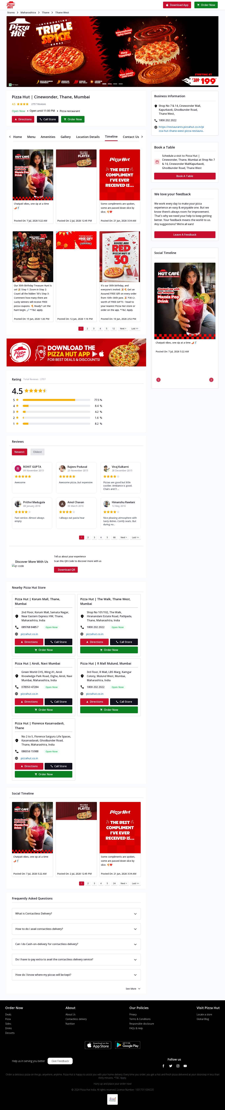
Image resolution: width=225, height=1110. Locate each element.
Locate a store (204, 1014)
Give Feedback (60, 1061)
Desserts (10, 1032)
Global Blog (203, 1019)
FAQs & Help (136, 1028)
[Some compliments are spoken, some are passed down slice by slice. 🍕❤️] (119, 174)
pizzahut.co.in (29, 634)
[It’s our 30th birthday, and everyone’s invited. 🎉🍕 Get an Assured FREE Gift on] (119, 256)
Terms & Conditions (140, 1019)
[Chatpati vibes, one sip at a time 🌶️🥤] (33, 174)
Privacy (133, 1014)
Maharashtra (28, 12)
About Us (70, 1014)
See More (131, 988)
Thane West (62, 12)
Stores (11, 12)
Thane (45, 12)
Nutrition (70, 1023)
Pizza (8, 1019)
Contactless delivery (76, 1019)
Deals (8, 1014)
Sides (8, 1023)
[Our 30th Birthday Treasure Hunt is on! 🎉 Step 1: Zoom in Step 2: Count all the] (33, 256)
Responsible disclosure (141, 1023)
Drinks (8, 1028)
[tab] (17, 136)
